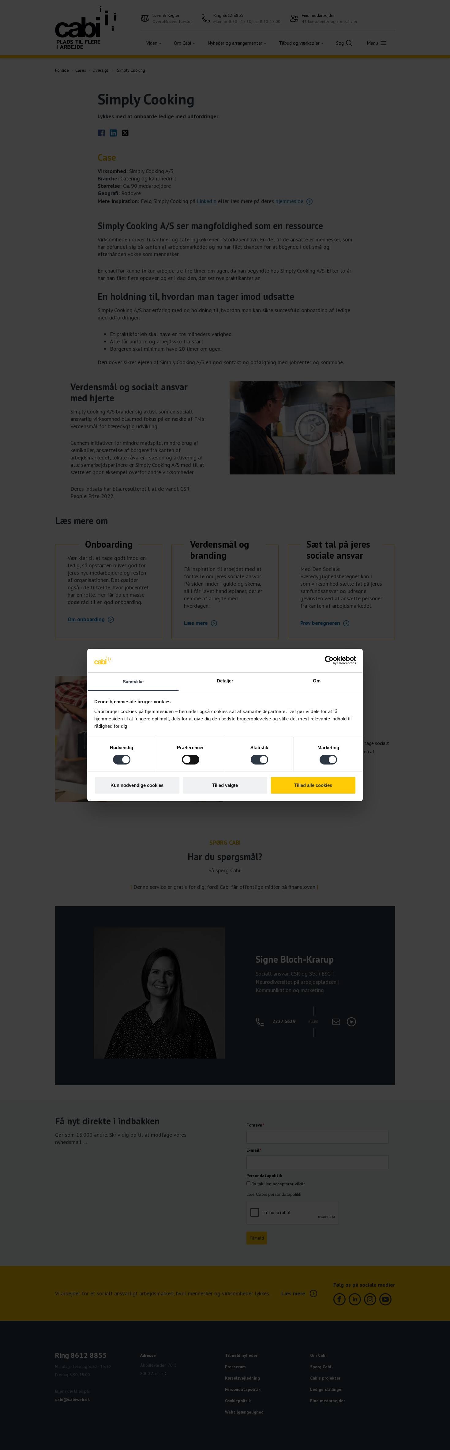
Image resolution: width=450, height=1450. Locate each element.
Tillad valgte (225, 785)
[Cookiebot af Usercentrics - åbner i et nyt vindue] (329, 660)
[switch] (190, 760)
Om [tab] (317, 680)
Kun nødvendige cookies (137, 785)
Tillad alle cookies (313, 785)
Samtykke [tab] (133, 681)
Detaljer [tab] (225, 680)
